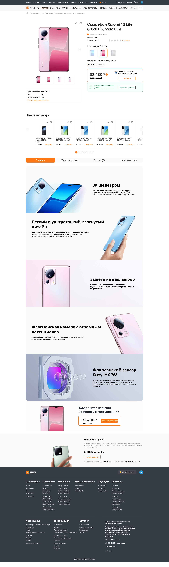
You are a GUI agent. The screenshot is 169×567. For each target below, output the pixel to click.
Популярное (83, 530)
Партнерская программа (62, 538)
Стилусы (115, 496)
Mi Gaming (101, 488)
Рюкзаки (29, 538)
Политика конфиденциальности (65, 533)
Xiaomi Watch (79, 486)
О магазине (58, 525)
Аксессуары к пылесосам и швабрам (38, 525)
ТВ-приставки (117, 509)
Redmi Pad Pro (47, 499)
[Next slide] (79, 49)
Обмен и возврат (63, 2)
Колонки (115, 486)
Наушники (77, 8)
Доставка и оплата (40, 2)
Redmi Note (30, 488)
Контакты (93, 2)
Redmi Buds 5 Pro (64, 504)
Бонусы (80, 2)
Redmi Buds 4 (62, 496)
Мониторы (115, 507)
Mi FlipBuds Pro (63, 486)
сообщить (127, 78)
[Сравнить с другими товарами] (76, 23)
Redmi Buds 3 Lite (64, 491)
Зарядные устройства (33, 543)
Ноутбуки (103, 8)
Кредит (28, 2)
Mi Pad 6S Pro (47, 486)
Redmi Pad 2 (47, 496)
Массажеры (116, 488)
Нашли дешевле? (96, 78)
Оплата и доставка (60, 535)
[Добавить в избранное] (81, 23)
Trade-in (73, 2)
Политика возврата (61, 530)
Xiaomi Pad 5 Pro (48, 504)
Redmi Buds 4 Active (65, 499)
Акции (104, 2)
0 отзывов (126, 40)
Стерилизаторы (117, 493)
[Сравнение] (131, 8)
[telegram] (142, 2)
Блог (87, 2)
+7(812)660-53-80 (94, 451)
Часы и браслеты (90, 8)
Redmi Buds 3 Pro (64, 493)
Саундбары (116, 504)
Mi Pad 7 (45, 488)
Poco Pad (46, 493)
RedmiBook (102, 486)
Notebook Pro (102, 491)
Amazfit (77, 488)
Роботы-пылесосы (118, 491)
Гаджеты (113, 8)
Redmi (28, 486)
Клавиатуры (30, 527)
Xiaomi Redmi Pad (48, 509)
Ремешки (29, 535)
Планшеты (66, 8)
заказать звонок (92, 457)
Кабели (28, 541)
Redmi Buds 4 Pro (64, 501)
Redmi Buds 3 (62, 488)
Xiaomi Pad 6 (47, 507)
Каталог (44, 8)
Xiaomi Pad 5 (47, 501)
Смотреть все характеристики (38, 100)
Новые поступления (86, 527)
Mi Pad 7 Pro (47, 491)
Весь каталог (84, 525)
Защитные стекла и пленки (35, 533)
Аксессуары (124, 8)
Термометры (116, 499)
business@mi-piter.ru (132, 462)
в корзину (48, 144)
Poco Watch (79, 491)
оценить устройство (127, 87)
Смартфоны (55, 8)
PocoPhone (29, 493)
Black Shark (30, 496)
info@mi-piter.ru (106, 462)
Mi (26, 491)
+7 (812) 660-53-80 (112, 540)
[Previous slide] (28, 49)
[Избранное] (135, 8)
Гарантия (52, 2)
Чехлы (28, 530)
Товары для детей (118, 501)
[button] (76, 152)
